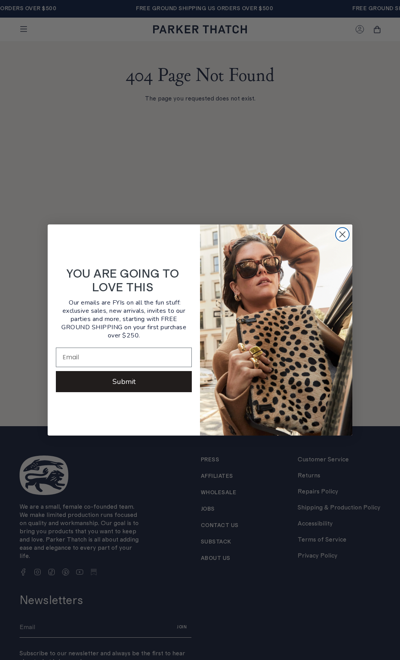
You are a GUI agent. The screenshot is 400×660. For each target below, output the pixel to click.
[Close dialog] (342, 234)
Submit (124, 381)
